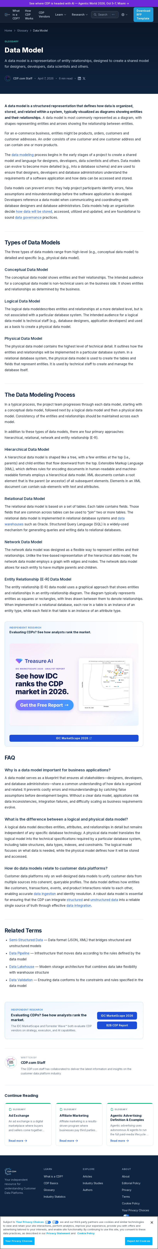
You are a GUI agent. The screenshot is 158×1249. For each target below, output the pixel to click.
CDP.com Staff (22, 78)
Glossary (22, 30)
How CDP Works (29, 14)
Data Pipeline (19, 953)
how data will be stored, (34, 211)
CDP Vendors (44, 14)
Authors (87, 1190)
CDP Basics (51, 1183)
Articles (87, 1176)
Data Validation (21, 980)
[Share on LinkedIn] (79, 78)
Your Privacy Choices (30, 1221)
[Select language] (124, 14)
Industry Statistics (55, 1196)
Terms (126, 1196)
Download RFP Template (143, 14)
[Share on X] (84, 78)
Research (78, 14)
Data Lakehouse (21, 967)
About (125, 1176)
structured (75, 900)
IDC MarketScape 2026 (72, 738)
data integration (78, 905)
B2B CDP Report (117, 1025)
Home (8, 30)
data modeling (23, 155)
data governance (28, 217)
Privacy (126, 1190)
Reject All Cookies (138, 1240)
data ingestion (45, 894)
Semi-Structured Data (26, 940)
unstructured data (104, 900)
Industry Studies (93, 1183)
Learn (59, 14)
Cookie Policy (131, 1203)
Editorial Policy (131, 1183)
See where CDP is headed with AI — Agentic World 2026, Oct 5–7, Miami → (79, 3)
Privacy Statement (58, 1233)
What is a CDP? (16, 14)
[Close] (152, 1222)
